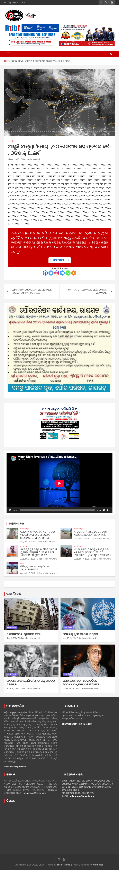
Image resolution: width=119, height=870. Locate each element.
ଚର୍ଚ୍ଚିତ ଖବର (16, 523)
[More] (73, 273)
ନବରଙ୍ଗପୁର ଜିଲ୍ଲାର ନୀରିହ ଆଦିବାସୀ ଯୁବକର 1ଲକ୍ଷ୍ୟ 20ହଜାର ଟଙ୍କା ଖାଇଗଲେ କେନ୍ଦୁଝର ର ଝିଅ (38, 552)
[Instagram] (56, 273)
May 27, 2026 (69, 638)
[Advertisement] (30, 826)
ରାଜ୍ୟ (10, 140)
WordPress (98, 864)
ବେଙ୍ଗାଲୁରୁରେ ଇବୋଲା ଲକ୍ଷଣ (80, 634)
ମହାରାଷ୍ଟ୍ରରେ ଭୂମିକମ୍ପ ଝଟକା (24, 634)
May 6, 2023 (13, 159)
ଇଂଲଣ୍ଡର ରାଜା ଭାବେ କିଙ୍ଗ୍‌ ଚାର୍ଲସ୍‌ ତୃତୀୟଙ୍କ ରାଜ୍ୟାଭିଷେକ (87, 291)
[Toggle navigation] (8, 54)
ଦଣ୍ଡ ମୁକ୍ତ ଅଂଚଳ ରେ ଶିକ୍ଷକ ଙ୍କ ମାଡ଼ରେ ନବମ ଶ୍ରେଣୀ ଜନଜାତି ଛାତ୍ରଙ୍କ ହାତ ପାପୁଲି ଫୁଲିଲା (37, 535)
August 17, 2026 (81, 559)
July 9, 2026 (12, 638)
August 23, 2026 (27, 541)
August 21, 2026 (27, 559)
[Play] (10, 510)
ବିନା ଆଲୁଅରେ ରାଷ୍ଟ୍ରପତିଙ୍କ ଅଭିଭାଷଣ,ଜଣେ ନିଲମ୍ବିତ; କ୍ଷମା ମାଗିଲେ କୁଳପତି (32, 291)
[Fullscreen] (108, 510)
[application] (59, 483)
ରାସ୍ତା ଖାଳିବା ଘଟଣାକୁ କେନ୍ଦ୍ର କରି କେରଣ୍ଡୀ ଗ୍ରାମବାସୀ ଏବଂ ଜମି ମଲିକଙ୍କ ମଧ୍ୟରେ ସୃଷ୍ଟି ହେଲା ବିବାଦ (92, 552)
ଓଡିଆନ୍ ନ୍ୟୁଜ (38, 864)
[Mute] (104, 510)
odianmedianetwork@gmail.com (77, 724)
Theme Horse (63, 864)
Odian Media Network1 (31, 159)
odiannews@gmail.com (15, 766)
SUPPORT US (59, 260)
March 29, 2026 (70, 688)
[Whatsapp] (68, 273)
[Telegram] (62, 273)
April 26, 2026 (13, 688)
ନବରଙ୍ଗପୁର (24, 529)
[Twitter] (51, 273)
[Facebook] (45, 273)
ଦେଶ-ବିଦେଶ (13, 593)
